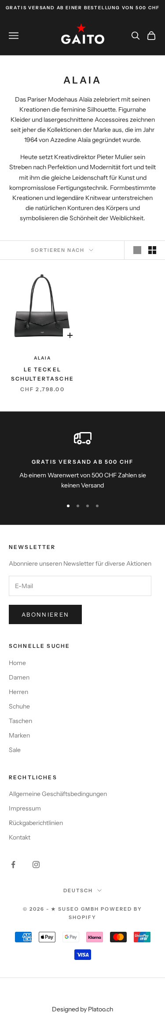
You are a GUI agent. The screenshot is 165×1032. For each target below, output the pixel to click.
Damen (19, 677)
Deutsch (78, 890)
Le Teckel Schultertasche (42, 374)
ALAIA (42, 358)
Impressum (25, 808)
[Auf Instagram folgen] (36, 864)
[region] (82, 460)
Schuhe (19, 706)
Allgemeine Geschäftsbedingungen (58, 794)
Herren (18, 692)
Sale (15, 750)
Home (17, 663)
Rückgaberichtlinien (36, 823)
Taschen (20, 721)
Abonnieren (45, 614)
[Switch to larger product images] (137, 250)
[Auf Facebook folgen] (13, 864)
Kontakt (19, 837)
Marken (19, 735)
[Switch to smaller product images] (152, 250)
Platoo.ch (100, 1009)
